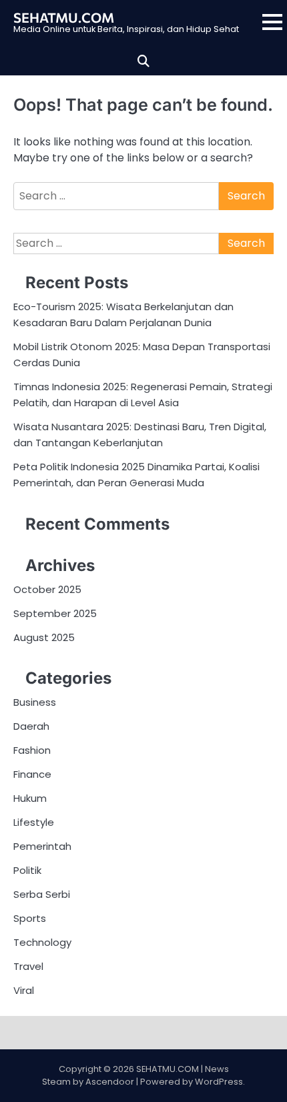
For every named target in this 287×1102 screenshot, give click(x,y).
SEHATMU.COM (63, 17)
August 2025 (44, 637)
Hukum (30, 798)
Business (34, 702)
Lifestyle (33, 822)
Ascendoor (109, 1081)
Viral (23, 990)
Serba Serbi (41, 894)
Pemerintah (42, 846)
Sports (29, 918)
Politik (27, 870)
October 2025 (47, 589)
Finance (32, 774)
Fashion (32, 750)
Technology (42, 942)
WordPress (219, 1081)
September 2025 (55, 613)
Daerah (31, 726)
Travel (28, 966)
